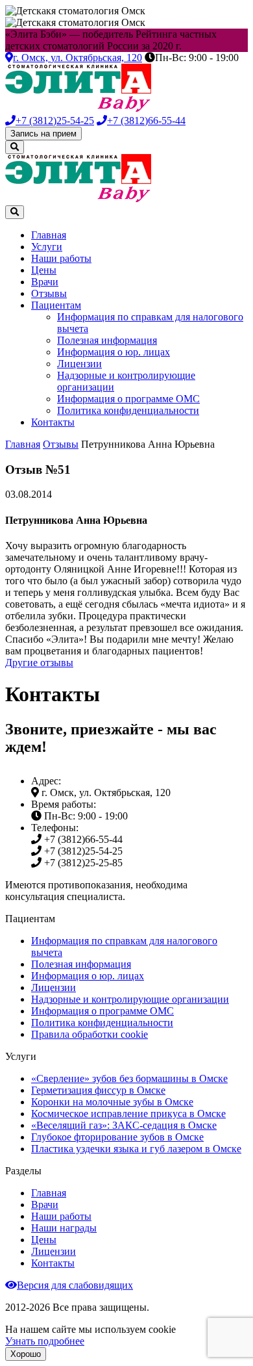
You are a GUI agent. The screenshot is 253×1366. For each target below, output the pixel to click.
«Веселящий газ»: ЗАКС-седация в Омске (124, 1125)
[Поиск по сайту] (14, 147)
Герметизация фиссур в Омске (98, 1090)
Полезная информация (107, 340)
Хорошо (25, 1354)
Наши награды (64, 1227)
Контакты (53, 422)
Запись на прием (43, 133)
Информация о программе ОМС (128, 398)
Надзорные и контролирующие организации (130, 999)
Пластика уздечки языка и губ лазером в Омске (136, 1148)
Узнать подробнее (44, 1341)
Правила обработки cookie (89, 1034)
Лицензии (79, 363)
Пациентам (56, 305)
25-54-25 (55, 120)
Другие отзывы (39, 662)
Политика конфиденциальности (128, 410)
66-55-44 (146, 120)
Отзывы (49, 293)
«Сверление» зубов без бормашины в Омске (129, 1078)
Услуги (46, 246)
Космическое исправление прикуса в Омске (128, 1113)
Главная (48, 234)
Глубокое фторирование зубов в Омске (117, 1136)
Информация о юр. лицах (113, 351)
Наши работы (61, 258)
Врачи (44, 281)
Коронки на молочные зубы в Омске (112, 1101)
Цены (43, 270)
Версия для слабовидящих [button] (75, 1285)
